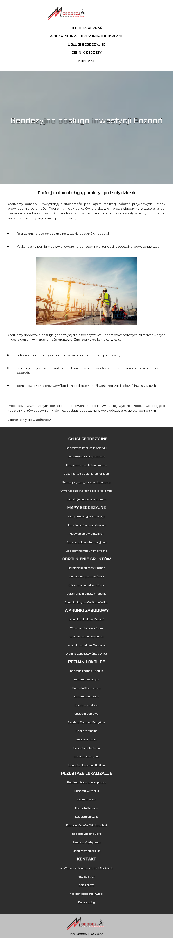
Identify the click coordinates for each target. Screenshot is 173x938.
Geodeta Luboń (86, 739)
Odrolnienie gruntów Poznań (86, 568)
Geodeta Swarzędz (86, 679)
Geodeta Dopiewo (86, 714)
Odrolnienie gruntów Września (86, 593)
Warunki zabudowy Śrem (86, 628)
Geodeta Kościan (86, 808)
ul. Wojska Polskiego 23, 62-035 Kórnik (86, 868)
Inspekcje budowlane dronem (86, 499)
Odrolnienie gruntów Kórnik (86, 585)
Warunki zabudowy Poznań (86, 619)
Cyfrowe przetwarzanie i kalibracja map (86, 491)
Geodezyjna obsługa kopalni (86, 456)
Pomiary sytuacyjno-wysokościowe (86, 482)
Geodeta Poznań (87, 28)
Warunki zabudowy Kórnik (87, 636)
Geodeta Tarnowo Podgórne (86, 722)
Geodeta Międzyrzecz (87, 842)
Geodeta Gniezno (86, 816)
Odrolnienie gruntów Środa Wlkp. (86, 602)
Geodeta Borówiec (86, 696)
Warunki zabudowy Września (87, 645)
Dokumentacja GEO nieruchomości (86, 473)
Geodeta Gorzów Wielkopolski (86, 825)
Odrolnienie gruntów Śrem (86, 576)
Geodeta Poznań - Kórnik (86, 671)
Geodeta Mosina (86, 731)
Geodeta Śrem (86, 799)
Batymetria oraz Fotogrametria (86, 465)
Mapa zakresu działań (87, 851)
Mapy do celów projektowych (86, 525)
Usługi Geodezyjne (86, 44)
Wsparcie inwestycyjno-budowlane (86, 36)
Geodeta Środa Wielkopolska (86, 782)
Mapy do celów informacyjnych (86, 542)
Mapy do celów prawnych (87, 533)
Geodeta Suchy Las (86, 756)
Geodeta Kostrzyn (86, 705)
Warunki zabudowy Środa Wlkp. (86, 653)
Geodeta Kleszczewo (86, 688)
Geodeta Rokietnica (86, 748)
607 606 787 (86, 876)
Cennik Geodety (86, 52)
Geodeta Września (86, 791)
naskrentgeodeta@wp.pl (86, 894)
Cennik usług (86, 902)
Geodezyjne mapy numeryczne (86, 551)
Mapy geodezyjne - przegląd (86, 516)
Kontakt (86, 60)
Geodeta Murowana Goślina (86, 765)
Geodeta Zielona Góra (86, 834)
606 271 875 (86, 885)
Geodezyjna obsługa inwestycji (86, 448)
